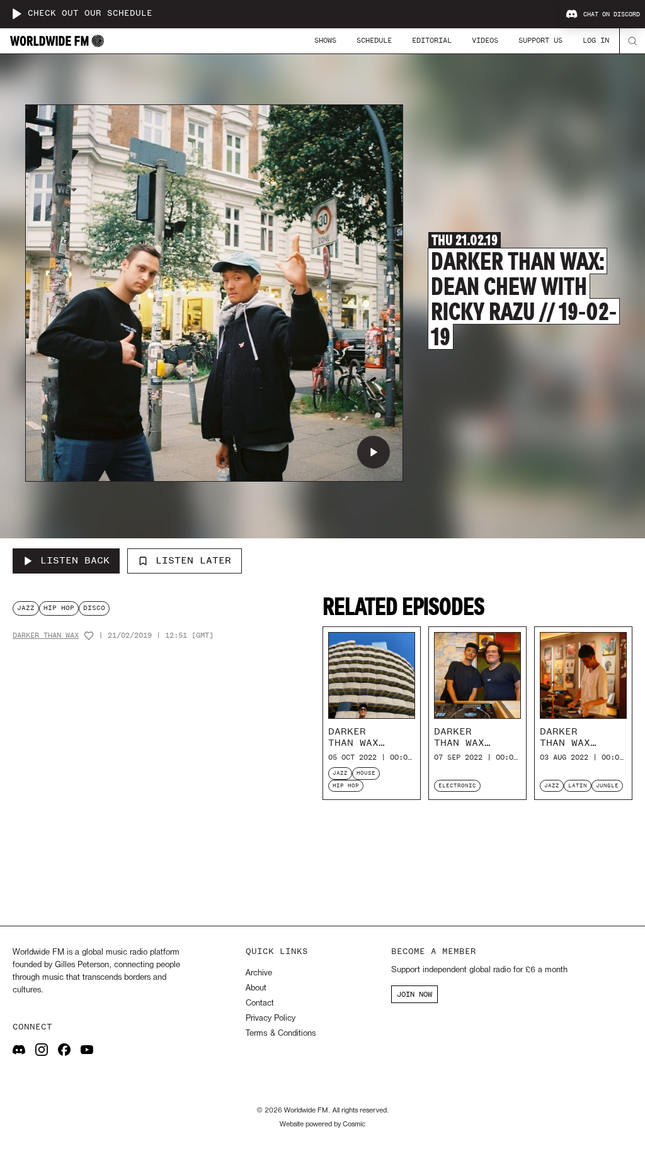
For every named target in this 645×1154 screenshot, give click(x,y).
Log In (596, 40)
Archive (259, 973)
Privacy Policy (270, 1018)
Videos (485, 40)
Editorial (432, 40)
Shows (325, 40)
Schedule (374, 40)
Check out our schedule (90, 13)
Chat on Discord (611, 14)
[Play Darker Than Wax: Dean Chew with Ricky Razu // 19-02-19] (373, 452)
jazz (26, 608)
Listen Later (193, 560)
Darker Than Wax (46, 635)
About (256, 988)
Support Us (540, 40)
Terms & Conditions (281, 1033)
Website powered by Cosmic (322, 1124)
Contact (260, 1003)
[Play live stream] (16, 14)
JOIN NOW (414, 994)
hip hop (58, 608)
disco (94, 608)
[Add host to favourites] (89, 636)
